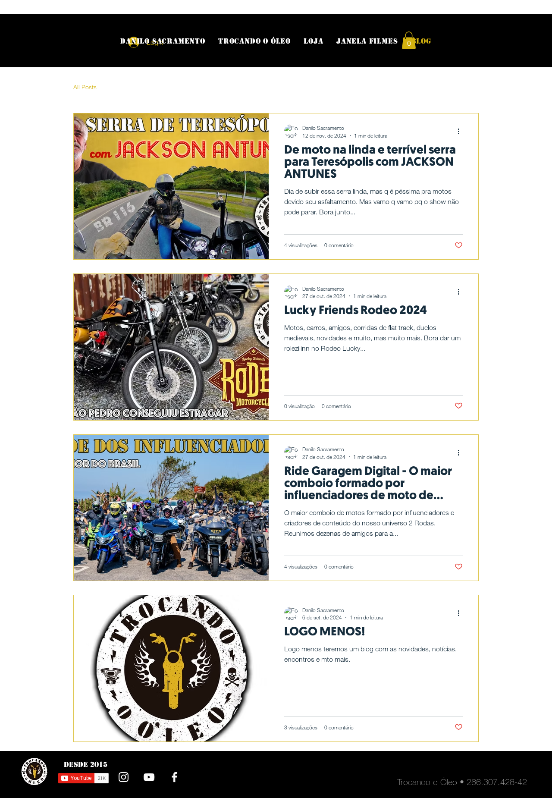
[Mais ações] (461, 131)
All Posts (85, 87)
